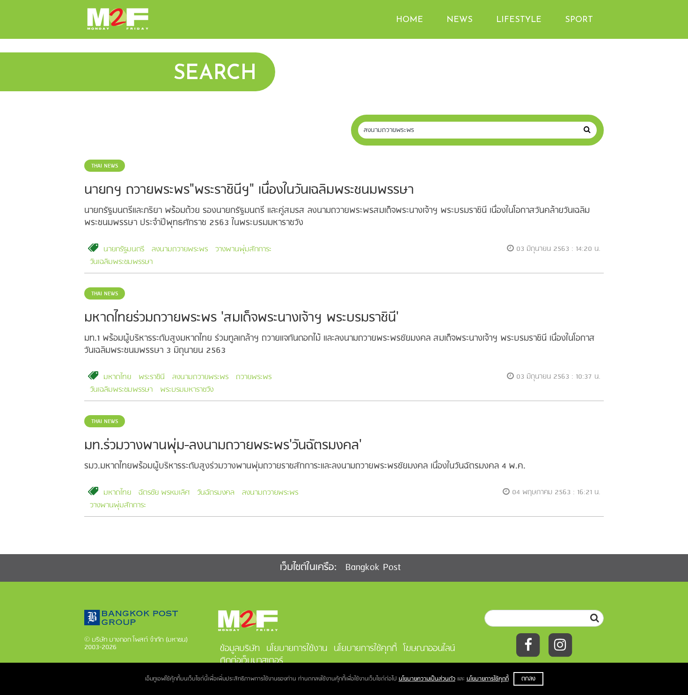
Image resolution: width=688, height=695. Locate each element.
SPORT (579, 20)
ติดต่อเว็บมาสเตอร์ (251, 661)
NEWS (459, 20)
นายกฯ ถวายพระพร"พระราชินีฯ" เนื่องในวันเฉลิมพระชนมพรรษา (249, 190)
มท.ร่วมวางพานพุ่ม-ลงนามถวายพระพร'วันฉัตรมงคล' (223, 445)
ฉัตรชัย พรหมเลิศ (164, 493)
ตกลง (528, 679)
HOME (409, 20)
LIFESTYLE (519, 20)
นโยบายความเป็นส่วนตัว (427, 678)
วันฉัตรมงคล (215, 493)
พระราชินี (152, 377)
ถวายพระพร (253, 377)
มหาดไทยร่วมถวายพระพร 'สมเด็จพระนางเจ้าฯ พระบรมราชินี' (241, 318)
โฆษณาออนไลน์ (429, 649)
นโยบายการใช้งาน (296, 649)
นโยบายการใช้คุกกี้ (488, 678)
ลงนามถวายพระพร (180, 249)
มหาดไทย (117, 377)
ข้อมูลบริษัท (240, 649)
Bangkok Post (373, 567)
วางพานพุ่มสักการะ (243, 249)
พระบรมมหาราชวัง (186, 390)
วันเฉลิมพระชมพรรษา (121, 262)
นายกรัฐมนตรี (123, 249)
